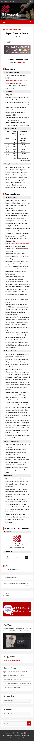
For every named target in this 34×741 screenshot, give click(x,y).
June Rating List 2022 (11, 577)
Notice (5, 29)
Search (29, 723)
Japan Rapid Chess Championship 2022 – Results (16, 584)
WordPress (23, 738)
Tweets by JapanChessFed (11, 660)
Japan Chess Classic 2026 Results (13, 676)
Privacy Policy (7, 735)
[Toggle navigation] (3, 22)
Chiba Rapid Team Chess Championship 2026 (17, 683)
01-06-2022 (6, 42)
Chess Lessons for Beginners (12, 687)
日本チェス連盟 (11, 14)
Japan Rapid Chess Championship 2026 (15, 672)
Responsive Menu (31, 1)
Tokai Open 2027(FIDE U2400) (12, 680)
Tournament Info (14, 29)
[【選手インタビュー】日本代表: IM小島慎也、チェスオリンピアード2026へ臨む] (17, 641)
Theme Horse (24, 735)
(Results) (21, 62)
